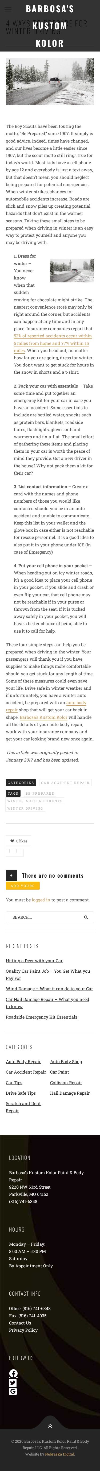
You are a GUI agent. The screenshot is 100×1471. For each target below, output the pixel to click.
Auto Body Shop (66, 1061)
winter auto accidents (35, 801)
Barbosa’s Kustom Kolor (43, 717)
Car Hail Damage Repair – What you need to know (47, 1002)
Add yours (23, 886)
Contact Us (20, 1323)
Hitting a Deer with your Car (34, 960)
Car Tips (14, 1082)
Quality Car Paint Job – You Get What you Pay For (48, 974)
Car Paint (59, 1072)
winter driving (25, 808)
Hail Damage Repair (70, 1093)
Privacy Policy (23, 1330)
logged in (41, 899)
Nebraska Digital (59, 1454)
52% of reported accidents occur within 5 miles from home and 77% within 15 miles (53, 343)
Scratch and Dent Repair (23, 1107)
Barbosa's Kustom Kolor (50, 25)
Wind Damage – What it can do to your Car (49, 988)
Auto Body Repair (23, 1061)
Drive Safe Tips (21, 1093)
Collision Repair (66, 1082)
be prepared (40, 793)
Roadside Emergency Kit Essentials (41, 1017)
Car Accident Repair (65, 782)
